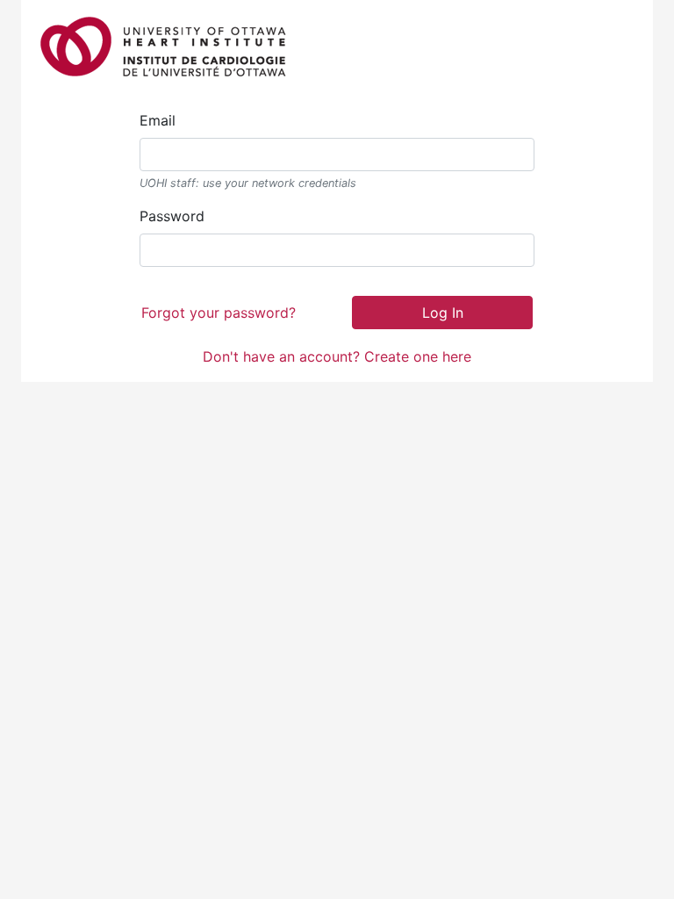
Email (158, 120)
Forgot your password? (218, 312)
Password (172, 216)
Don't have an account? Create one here (337, 356)
